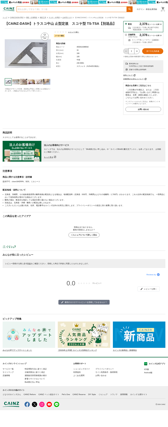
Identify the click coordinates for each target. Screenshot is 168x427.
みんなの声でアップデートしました (17, 350)
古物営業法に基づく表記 (35, 372)
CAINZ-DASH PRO (16, 17)
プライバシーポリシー (104, 369)
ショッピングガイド (81, 369)
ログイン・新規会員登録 (147, 9)
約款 (29, 263)
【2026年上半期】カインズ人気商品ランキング (77, 350)
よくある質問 (78, 375)
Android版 (148, 373)
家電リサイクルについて (35, 379)
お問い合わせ (143, 109)
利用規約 (77, 372)
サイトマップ (8, 372)
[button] (130, 9)
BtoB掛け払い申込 (32, 382)
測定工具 (43, 17)
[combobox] (70, 9)
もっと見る (48, 157)
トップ (5, 17)
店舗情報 (6, 375)
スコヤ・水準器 (54, 17)
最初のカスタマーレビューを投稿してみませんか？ (86, 302)
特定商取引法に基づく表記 (36, 369)
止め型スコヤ (67, 17)
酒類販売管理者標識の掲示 (36, 375)
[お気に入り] (45, 37)
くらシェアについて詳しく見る (84, 235)
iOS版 (146, 369)
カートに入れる (152, 51)
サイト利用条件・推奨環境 (106, 372)
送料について (128, 75)
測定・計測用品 (31, 17)
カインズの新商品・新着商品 (125, 350)
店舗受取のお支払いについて (133, 79)
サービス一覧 (8, 369)
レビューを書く (73, 32)
